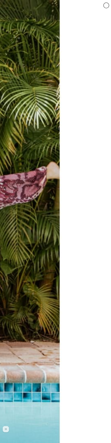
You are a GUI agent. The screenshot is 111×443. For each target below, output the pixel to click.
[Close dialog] (106, 5)
